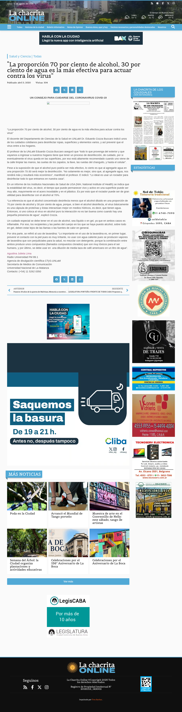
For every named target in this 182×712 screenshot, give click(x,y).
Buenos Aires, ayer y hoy (97, 27)
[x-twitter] (168, 3)
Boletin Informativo (55, 27)
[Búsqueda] (173, 26)
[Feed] (152, 3)
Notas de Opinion (75, 27)
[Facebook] (163, 3)
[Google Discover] (157, 3)
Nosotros (162, 27)
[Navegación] (9, 27)
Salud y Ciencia (20, 56)
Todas (19, 27)
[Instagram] (173, 3)
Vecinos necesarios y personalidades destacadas (132, 27)
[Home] (91, 667)
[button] (56, 90)
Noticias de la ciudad (34, 27)
